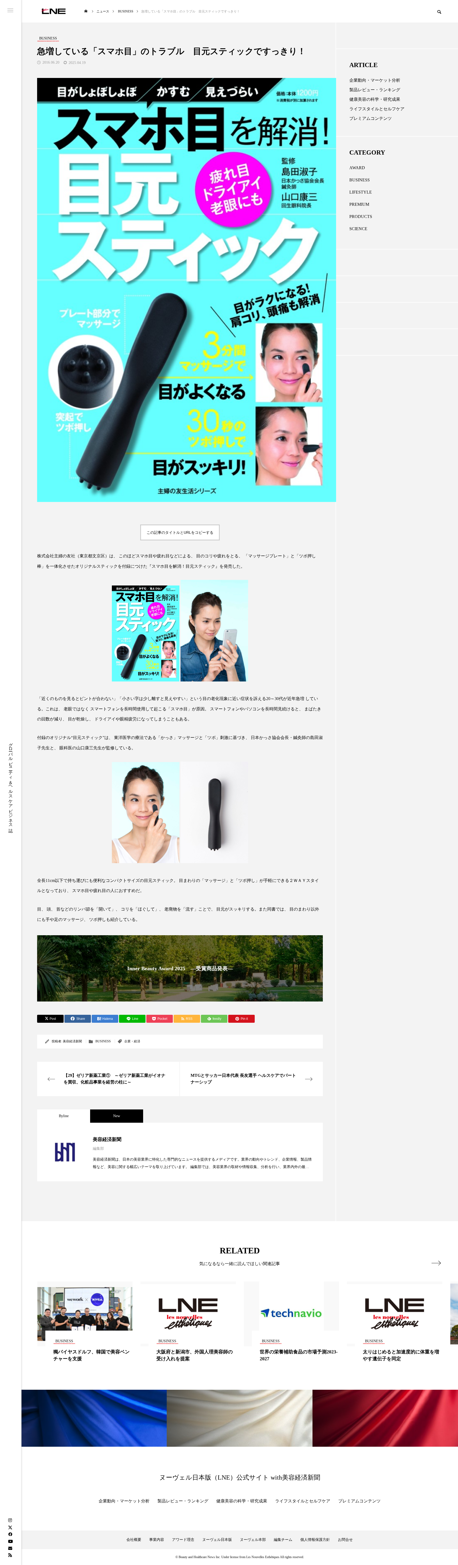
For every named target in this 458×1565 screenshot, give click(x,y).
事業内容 (156, 1540)
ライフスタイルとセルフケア (376, 109)
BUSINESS (103, 1041)
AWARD (357, 167)
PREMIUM (359, 204)
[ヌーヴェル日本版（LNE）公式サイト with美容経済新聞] (53, 11)
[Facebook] (10, 1534)
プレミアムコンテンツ (370, 118)
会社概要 (133, 1540)
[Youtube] (10, 1541)
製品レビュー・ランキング (374, 90)
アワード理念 (183, 1540)
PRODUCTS (360, 216)
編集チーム (283, 1540)
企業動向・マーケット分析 (374, 80)
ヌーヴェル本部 (253, 1540)
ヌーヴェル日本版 (217, 1540)
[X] (10, 1527)
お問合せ (345, 1540)
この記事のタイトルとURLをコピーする (180, 532)
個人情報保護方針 (315, 1540)
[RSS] (10, 1555)
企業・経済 (132, 1041)
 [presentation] (436, 1263)
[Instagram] (10, 1520)
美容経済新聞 (72, 1041)
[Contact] (10, 1548)
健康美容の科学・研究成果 (374, 99)
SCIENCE (358, 228)
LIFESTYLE (360, 192)
